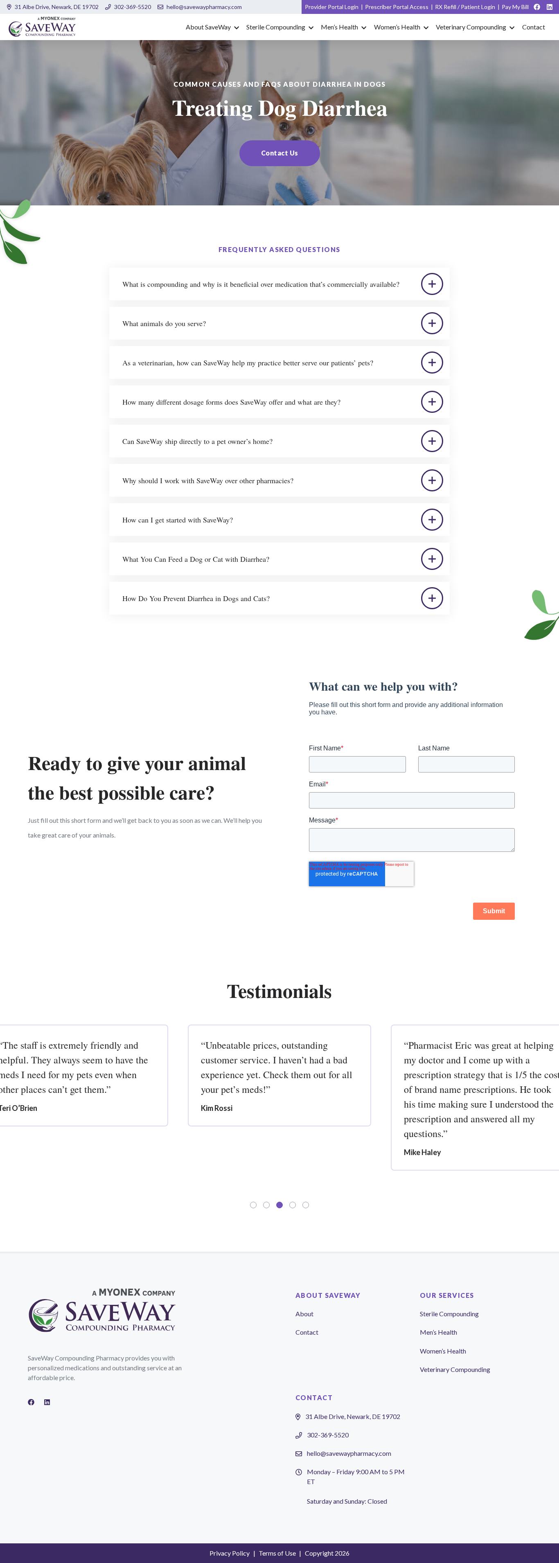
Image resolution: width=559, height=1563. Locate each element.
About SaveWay (208, 27)
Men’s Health (339, 27)
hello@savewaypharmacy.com (204, 6)
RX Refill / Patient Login (465, 6)
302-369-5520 (132, 6)
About (304, 1314)
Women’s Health (397, 27)
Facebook (536, 7)
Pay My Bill (515, 6)
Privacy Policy (230, 1553)
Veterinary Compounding (471, 27)
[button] (279, 153)
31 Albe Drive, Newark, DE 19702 (57, 6)
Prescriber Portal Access (396, 6)
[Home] (42, 27)
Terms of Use (277, 1553)
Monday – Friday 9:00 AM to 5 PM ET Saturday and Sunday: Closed (356, 1486)
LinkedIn (549, 7)
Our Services (447, 1295)
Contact (533, 27)
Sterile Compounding (275, 27)
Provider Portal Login (331, 6)
